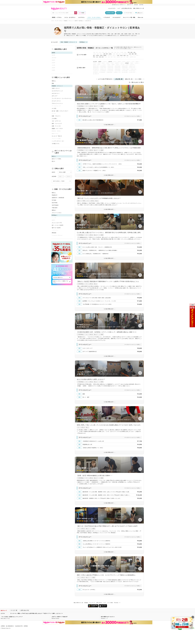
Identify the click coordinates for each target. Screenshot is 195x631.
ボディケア (54, 96)
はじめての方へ (112, 8)
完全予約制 (54, 202)
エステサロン (81, 17)
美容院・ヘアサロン (57, 17)
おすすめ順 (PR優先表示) (105, 79)
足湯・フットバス (56, 126)
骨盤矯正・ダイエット (68, 20)
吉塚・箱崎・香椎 (132, 53)
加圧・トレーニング (57, 123)
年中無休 (54, 200)
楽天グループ (130, 4)
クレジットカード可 (57, 222)
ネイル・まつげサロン (70, 17)
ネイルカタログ (116, 17)
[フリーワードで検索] (75, 12)
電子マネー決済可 (56, 227)
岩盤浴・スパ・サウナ (57, 128)
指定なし (54, 80)
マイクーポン (129, 12)
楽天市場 (141, 4)
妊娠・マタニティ (56, 116)
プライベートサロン (57, 212)
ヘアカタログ (106, 17)
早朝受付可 (54, 195)
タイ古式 (54, 108)
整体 (53, 83)
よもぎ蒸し (54, 118)
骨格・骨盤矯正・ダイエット (75, 33)
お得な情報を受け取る (126, 8)
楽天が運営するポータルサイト (108, 616)
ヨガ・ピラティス (56, 121)
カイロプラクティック (57, 90)
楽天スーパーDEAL (56, 158)
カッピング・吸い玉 (57, 136)
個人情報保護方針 (10, 626)
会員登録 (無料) (110, 12)
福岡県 (76, 20)
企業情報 (3, 626)
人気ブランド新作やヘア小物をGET (60, 616)
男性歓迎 (54, 232)
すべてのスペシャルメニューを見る (132, 116)
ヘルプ (118, 8)
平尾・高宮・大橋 (131, 52)
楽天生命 (136, 4)
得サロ (53, 161)
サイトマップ (92, 602)
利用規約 (86, 602)
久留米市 (110, 61)
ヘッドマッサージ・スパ (58, 141)
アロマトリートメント (57, 103)
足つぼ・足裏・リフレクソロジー (60, 111)
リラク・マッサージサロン (94, 17)
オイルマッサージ (56, 101)
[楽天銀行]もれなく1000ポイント (119, 4)
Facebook (116, 602)
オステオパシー (55, 93)
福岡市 (99, 61)
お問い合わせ (99, 602)
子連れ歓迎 (54, 207)
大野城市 (127, 63)
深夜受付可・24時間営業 (58, 197)
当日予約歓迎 (55, 205)
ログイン (119, 12)
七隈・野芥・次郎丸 (107, 53)
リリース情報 (110, 602)
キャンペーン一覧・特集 (129, 17)
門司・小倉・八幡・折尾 (98, 57)
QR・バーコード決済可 (57, 225)
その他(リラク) (55, 143)
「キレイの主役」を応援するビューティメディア (12, 616)
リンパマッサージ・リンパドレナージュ (62, 98)
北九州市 (95, 61)
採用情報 (26, 626)
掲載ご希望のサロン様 (138, 8)
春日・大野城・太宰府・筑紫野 (99, 55)
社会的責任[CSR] (19, 626)
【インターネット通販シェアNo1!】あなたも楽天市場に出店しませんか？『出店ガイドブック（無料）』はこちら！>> (36, 613)
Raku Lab (140, 17)
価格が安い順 (129, 79)
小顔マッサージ (55, 88)
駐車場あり (81, 20)
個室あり (54, 210)
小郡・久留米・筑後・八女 (122, 55)
